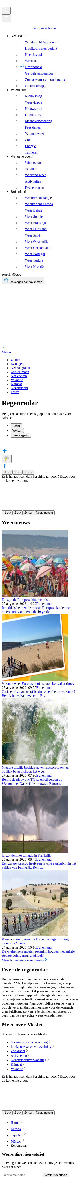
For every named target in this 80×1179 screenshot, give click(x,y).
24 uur (28, 472)
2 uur (17, 472)
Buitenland (44, 604)
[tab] (44, 425)
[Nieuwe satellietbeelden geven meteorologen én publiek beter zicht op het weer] (35, 763)
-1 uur (7, 472)
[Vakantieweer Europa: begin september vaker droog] (35, 679)
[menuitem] (44, 61)
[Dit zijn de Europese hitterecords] (35, 596)
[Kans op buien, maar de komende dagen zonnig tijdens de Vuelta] (35, 935)
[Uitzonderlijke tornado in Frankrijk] (35, 851)
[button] (40, 466)
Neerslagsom (44, 512)
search (6, 274)
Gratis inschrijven (56, 1175)
